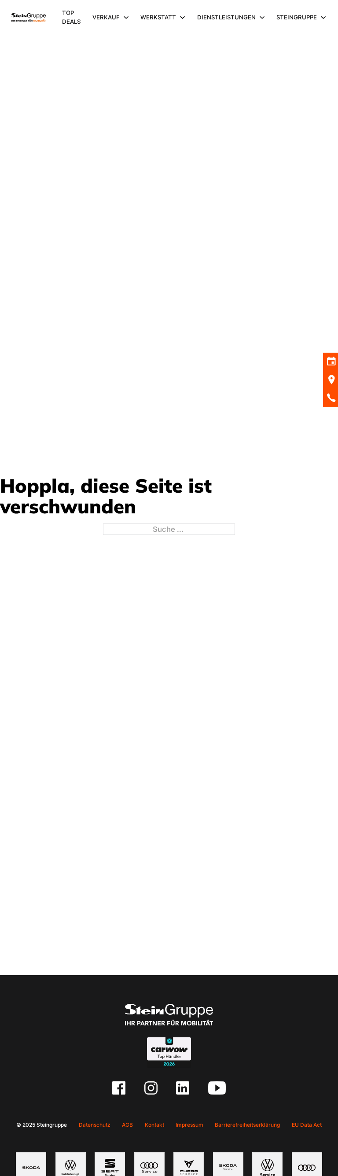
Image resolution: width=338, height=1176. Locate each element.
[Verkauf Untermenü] (126, 17)
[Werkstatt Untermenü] (182, 17)
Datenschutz (94, 1124)
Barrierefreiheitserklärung (247, 1124)
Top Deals (71, 17)
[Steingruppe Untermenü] (323, 17)
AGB (127, 1124)
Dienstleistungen (226, 17)
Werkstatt (158, 17)
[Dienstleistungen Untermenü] (262, 17)
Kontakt (154, 1124)
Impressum (189, 1124)
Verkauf (106, 17)
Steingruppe (296, 17)
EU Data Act (307, 1124)
